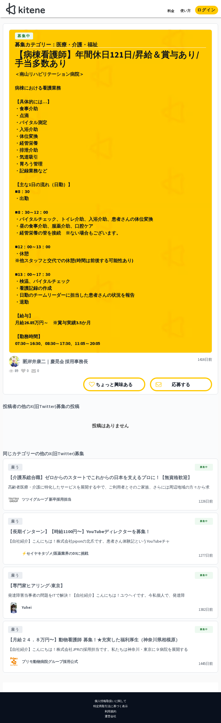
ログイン (206, 10)
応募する (181, 384)
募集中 (24, 36)
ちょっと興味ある (114, 384)
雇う (15, 467)
